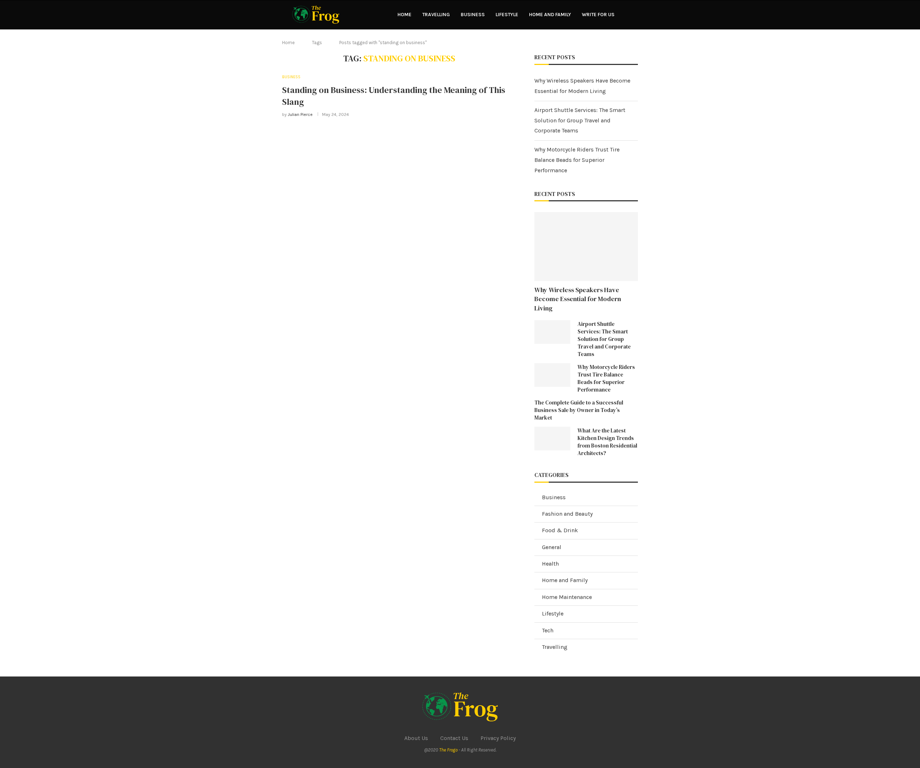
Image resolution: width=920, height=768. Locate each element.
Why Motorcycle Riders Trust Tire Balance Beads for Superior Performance (577, 160)
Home (404, 14)
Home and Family (550, 14)
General (551, 547)
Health (550, 563)
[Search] (634, 14)
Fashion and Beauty (567, 513)
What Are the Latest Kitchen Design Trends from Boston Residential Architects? (607, 442)
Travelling (436, 14)
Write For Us (598, 14)
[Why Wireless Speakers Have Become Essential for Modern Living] (586, 246)
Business (473, 14)
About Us (416, 738)
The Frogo (448, 750)
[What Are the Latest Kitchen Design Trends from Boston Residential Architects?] (552, 439)
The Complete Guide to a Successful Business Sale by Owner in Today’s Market (578, 410)
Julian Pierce (300, 114)
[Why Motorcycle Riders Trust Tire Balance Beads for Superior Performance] (552, 375)
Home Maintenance (567, 597)
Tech (547, 630)
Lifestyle (507, 14)
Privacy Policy (498, 738)
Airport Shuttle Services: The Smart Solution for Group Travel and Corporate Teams (579, 120)
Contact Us (454, 738)
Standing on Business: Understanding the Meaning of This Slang (393, 95)
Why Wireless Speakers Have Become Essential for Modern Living (577, 298)
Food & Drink (560, 530)
